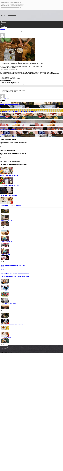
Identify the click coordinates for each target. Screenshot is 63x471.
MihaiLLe (6, 98)
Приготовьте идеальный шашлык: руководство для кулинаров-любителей (10, 205)
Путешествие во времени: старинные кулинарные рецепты (8, 195)
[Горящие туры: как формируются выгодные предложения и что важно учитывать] (5, 234)
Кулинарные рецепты (3, 22)
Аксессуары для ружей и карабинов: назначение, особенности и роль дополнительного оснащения (12, 4)
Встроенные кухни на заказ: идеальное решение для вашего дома (8, 303)
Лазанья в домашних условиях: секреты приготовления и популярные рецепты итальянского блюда (18, 111)
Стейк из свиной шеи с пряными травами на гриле (7, 241)
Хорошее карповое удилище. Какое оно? (5, 254)
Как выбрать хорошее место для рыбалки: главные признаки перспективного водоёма (11, 7)
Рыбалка (2, 23)
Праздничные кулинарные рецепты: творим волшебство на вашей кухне (13, 125)
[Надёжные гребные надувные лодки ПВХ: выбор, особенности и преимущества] (5, 296)
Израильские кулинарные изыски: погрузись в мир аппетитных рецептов (13, 133)
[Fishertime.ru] (8, 19)
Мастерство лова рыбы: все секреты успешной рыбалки (7, 220)
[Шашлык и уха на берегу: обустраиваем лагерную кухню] (5, 317)
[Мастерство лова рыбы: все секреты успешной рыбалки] (5, 219)
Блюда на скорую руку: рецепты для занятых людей (9, 118)
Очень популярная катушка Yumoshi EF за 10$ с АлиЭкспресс (8, 260)
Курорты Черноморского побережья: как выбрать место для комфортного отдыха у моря (11, 2)
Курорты (4, 26)
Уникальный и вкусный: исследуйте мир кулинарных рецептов (9, 175)
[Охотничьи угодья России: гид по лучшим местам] (5, 213)
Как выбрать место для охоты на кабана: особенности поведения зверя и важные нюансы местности (12, 6)
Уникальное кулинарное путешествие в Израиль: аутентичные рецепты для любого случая (16, 122)
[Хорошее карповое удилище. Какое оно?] (5, 253)
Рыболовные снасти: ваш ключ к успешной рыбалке (7, 226)
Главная (2, 21)
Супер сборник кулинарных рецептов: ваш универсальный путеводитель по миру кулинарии (16, 136)
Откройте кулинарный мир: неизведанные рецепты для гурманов (9, 185)
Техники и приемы (3, 24)
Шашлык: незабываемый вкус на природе (7, 115)
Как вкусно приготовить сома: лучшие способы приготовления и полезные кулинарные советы (12, 5)
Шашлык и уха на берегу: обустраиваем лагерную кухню (10, 104)
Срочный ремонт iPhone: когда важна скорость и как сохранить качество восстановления (11, 290)
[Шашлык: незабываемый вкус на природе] (5, 336)
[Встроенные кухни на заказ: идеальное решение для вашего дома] (5, 302)
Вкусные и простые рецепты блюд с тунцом (8, 129)
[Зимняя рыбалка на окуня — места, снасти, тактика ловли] (5, 247)
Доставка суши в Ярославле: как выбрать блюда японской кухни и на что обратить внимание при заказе (13, 3)
